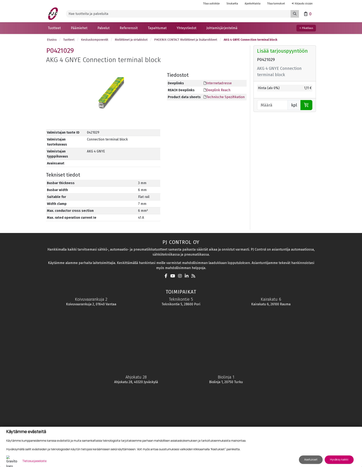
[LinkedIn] (188, 276)
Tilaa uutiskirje (211, 3)
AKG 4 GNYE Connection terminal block (250, 40)
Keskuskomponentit (94, 40)
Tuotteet (68, 40)
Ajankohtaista (252, 3)
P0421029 (60, 51)
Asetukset (310, 459)
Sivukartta (232, 3)
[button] (54, 28)
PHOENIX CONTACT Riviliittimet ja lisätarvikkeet (185, 40)
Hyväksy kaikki (339, 459)
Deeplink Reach (218, 90)
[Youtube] (173, 276)
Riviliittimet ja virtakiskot (131, 40)
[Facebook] (167, 276)
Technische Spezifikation (225, 97)
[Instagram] (181, 276)
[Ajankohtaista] (194, 276)
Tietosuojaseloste (34, 461)
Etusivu (52, 40)
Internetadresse (219, 83)
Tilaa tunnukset (276, 3)
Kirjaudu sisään (304, 3)
